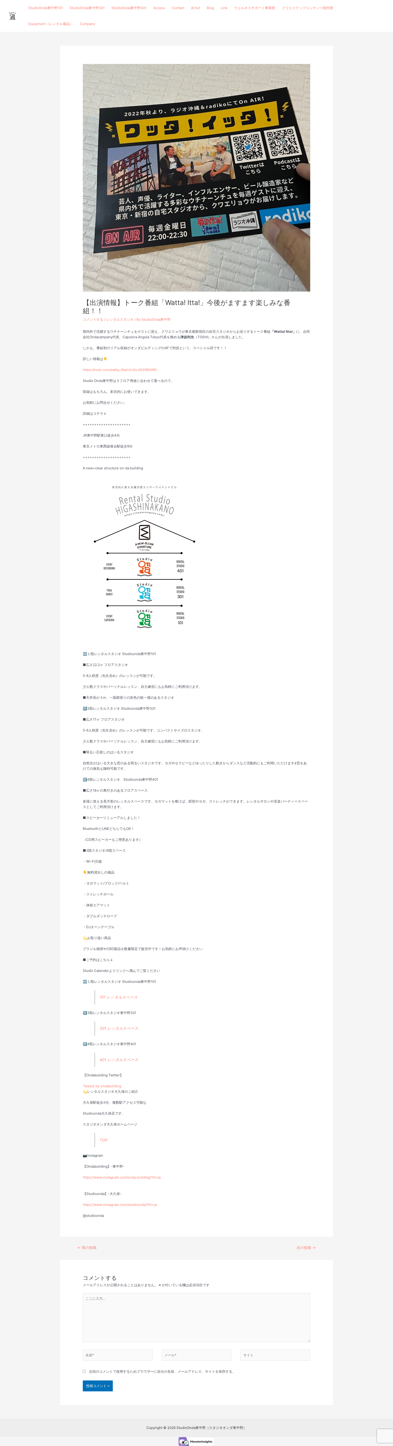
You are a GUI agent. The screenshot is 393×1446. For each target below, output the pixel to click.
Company (87, 24)
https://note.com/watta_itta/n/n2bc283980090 (120, 370)
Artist (195, 8)
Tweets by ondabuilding (102, 1086)
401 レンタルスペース (119, 1059)
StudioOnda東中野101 (45, 8)
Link (224, 8)
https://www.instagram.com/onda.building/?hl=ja (122, 1177)
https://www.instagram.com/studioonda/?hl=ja (120, 1204)
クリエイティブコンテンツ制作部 (307, 8)
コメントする (93, 319)
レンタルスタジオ (120, 319)
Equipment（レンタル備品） (50, 24)
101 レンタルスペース (119, 997)
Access (159, 8)
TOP (103, 1140)
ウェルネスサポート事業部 (254, 8)
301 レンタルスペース (119, 1028)
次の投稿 (306, 1247)
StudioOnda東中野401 (128, 8)
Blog (210, 8)
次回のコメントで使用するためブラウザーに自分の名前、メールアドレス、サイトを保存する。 (162, 1371)
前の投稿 (86, 1247)
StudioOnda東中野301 (87, 8)
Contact (178, 8)
